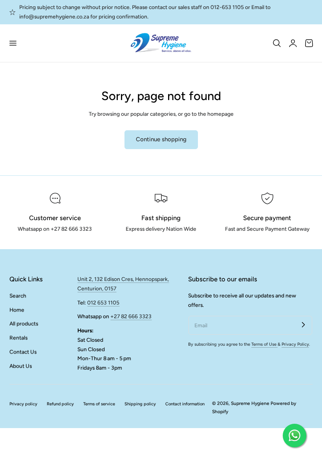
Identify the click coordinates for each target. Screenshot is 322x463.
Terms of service (99, 403)
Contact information (185, 403)
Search (17, 295)
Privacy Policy (295, 344)
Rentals (18, 337)
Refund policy (60, 403)
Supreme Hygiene (250, 403)
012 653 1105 (103, 302)
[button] (12, 43)
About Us (20, 366)
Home (16, 309)
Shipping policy (140, 403)
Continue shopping (161, 139)
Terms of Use (264, 344)
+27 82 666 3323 (131, 316)
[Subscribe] (303, 324)
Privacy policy (23, 403)
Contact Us (23, 351)
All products (23, 324)
